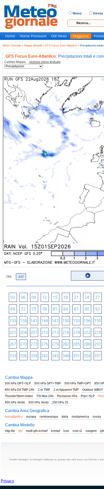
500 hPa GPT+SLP (18, 383)
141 (34, 320)
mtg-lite (10, 431)
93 (97, 309)
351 (76, 355)
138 (23, 320)
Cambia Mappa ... (32, 62)
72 (23, 309)
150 (65, 320)
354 (87, 355)
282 (65, 344)
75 (34, 309)
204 (23, 332)
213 (55, 332)
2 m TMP (44, 390)
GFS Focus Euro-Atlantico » (62, 45)
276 (44, 344)
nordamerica (80, 416)
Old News (59, 36)
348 (65, 355)
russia (97, 416)
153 (76, 320)
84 (65, 309)
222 (87, 332)
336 (23, 355)
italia (65, 416)
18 (65, 297)
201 (12, 332)
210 (44, 332)
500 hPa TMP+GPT (77, 383)
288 (87, 344)
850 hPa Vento (15, 402)
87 (76, 309)
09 (34, 297)
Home (10, 36)
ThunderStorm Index (19, 396)
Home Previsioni (33, 36)
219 (76, 332)
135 (12, 320)
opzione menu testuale (45, 62)
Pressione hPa (67, 396)
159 (97, 320)
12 (44, 297)
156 (87, 320)
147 (55, 320)
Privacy (7, 481)
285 (76, 344)
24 (87, 297)
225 (97, 332)
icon (66, 431)
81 (55, 309)
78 (44, 309)
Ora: (9, 276)
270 (23, 344)
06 (23, 297)
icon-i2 (77, 431)
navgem (91, 431)
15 (55, 297)
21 (76, 297)
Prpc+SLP (88, 396)
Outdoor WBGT (92, 390)
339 (34, 355)
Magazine (81, 36)
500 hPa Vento (39, 402)
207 (34, 332)
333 (12, 355)
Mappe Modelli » (34, 45)
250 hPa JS (60, 402)
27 (97, 297)
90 (87, 309)
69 (12, 309)
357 (97, 355)
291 (97, 344)
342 (44, 355)
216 (65, 332)
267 (12, 344)
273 (34, 344)
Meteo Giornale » (13, 45)
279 (55, 344)
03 (12, 297)
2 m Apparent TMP (66, 390)
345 (55, 355)
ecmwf (55, 431)
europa (31, 416)
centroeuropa (49, 416)
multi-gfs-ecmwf (36, 431)
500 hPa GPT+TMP (47, 383)
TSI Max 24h (45, 396)
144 (44, 320)
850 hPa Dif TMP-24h (19, 390)
